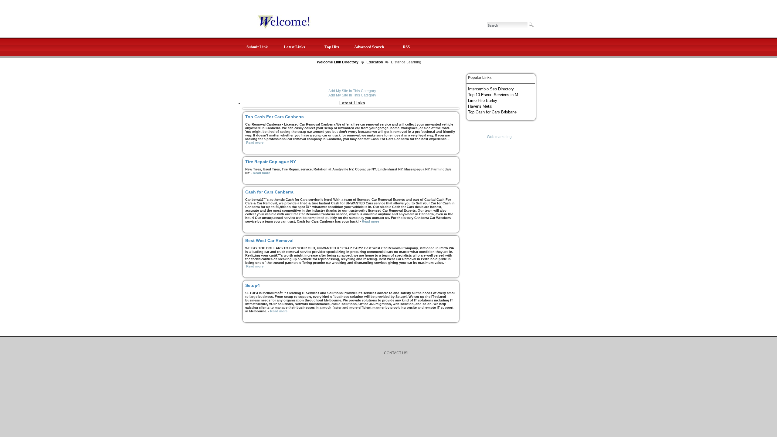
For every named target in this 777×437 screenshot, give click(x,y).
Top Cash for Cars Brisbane (492, 112)
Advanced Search (369, 47)
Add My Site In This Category (352, 91)
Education (374, 62)
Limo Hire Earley (482, 100)
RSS (406, 47)
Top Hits (331, 47)
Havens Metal (480, 106)
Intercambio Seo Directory (491, 89)
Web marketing (499, 137)
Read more (254, 142)
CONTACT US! (396, 353)
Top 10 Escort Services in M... (495, 94)
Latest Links (294, 47)
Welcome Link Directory (337, 62)
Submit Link (257, 47)
